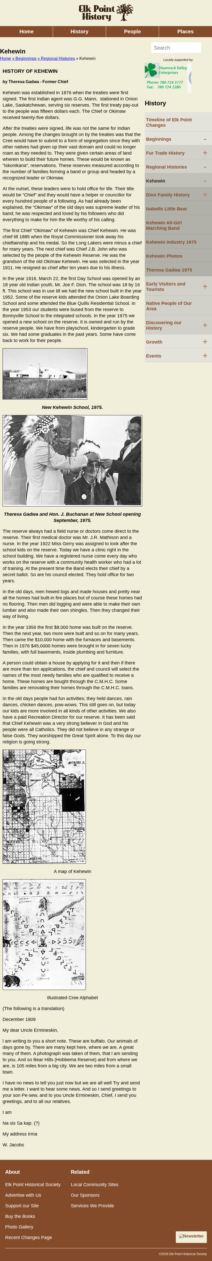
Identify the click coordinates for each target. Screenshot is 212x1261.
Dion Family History (177, 194)
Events (177, 355)
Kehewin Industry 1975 (171, 242)
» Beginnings (24, 58)
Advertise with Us (23, 1195)
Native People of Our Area (169, 306)
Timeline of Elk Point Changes (169, 122)
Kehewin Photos (164, 256)
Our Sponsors (85, 1195)
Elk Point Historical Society (32, 1184)
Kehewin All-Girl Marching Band (164, 225)
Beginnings (176, 138)
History (79, 31)
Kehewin (176, 180)
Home (26, 31)
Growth (177, 341)
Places (185, 31)
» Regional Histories (56, 58)
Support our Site (22, 1205)
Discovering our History (177, 325)
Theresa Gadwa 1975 (169, 270)
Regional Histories (176, 166)
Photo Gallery (19, 1227)
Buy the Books (20, 1216)
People (132, 31)
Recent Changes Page (28, 1237)
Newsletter (193, 1236)
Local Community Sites (94, 1184)
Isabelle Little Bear (166, 208)
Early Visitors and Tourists (177, 286)
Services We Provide (92, 1205)
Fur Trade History (177, 152)
